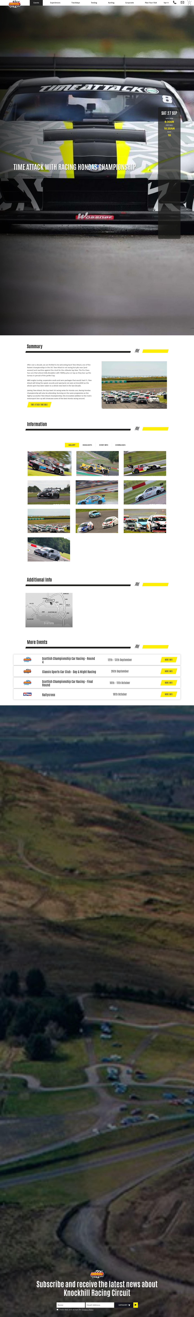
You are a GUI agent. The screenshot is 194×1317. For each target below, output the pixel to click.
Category (123, 1305)
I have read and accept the (75, 1309)
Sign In (166, 3)
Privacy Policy (87, 1309)
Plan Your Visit (151, 3)
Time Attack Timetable (39, 404)
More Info (168, 659)
